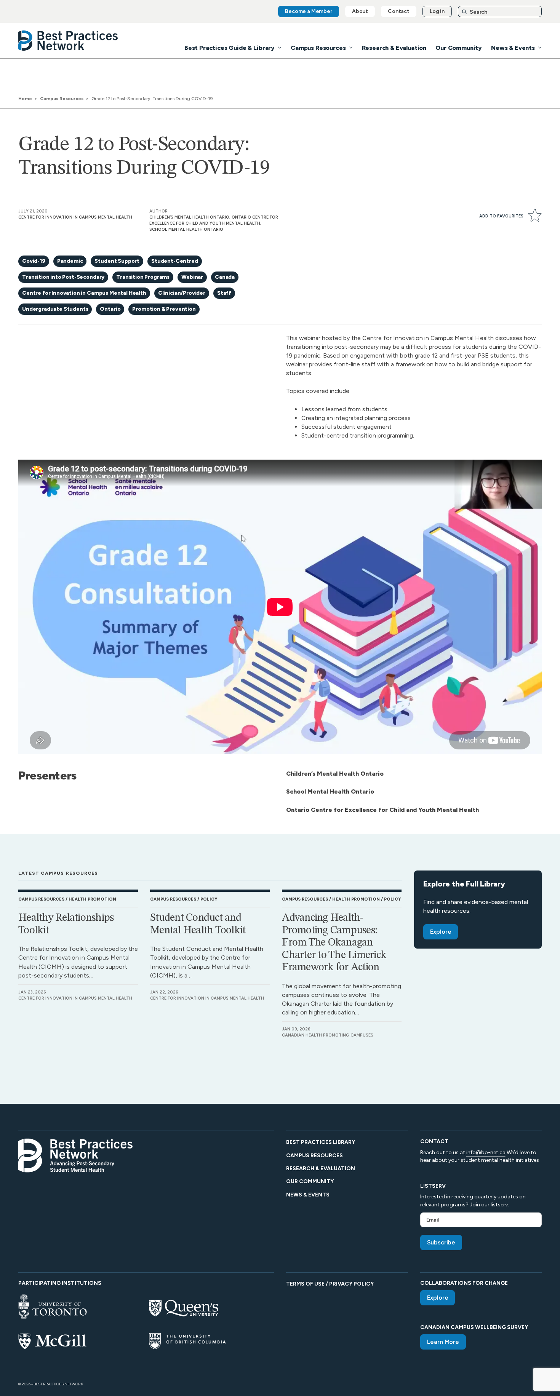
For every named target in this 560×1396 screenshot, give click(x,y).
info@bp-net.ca (486, 1152)
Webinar (192, 277)
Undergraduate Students (55, 309)
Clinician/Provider (181, 293)
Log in (437, 11)
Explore (440, 931)
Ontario (110, 309)
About (360, 11)
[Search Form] (500, 11)
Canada (225, 277)
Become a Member (308, 11)
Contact (399, 11)
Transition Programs (143, 277)
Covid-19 (33, 261)
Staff (224, 293)
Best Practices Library (320, 1142)
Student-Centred (174, 261)
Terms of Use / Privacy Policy (330, 1284)
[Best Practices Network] (68, 40)
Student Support (116, 261)
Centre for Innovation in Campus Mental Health (84, 293)
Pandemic (70, 261)
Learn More (443, 1341)
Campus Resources (318, 47)
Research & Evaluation (394, 47)
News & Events (513, 47)
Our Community (458, 47)
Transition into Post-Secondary (63, 277)
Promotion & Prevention (163, 309)
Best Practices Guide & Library (229, 47)
